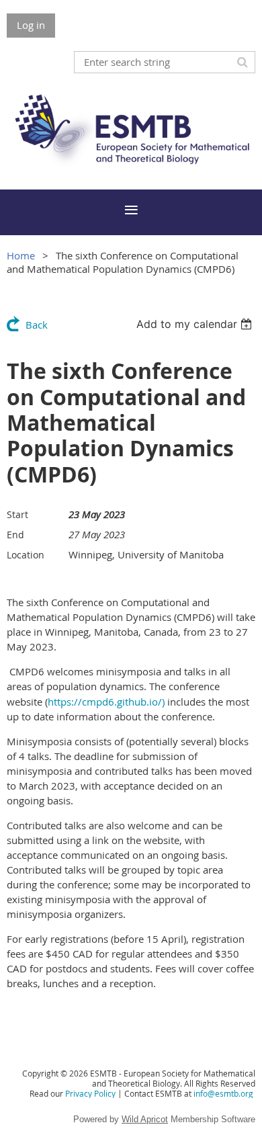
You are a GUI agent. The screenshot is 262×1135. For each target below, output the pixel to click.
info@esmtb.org (223, 1093)
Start (17, 514)
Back (37, 324)
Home (21, 255)
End (15, 534)
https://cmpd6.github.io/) (106, 701)
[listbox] (195, 324)
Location (25, 554)
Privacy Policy (90, 1093)
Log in (31, 25)
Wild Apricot (145, 1119)
